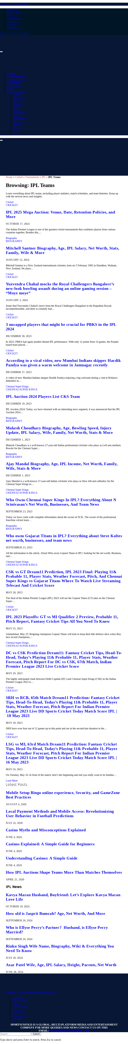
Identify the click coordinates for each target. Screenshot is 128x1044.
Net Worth (18, 121)
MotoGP (17, 100)
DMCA (11, 15)
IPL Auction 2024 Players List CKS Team (43, 396)
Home (11, 73)
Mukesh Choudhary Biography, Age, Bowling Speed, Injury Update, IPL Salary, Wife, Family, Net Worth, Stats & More (59, 430)
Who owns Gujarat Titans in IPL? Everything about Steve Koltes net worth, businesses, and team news (64, 538)
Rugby (16, 127)
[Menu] (1, 51)
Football (14, 85)
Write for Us (13, 21)
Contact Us (12, 24)
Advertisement (14, 18)
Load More (12, 780)
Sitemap (16, 1019)
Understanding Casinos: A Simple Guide (42, 858)
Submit (36, 1034)
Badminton (19, 112)
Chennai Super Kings (17, 386)
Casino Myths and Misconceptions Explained (46, 830)
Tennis (16, 109)
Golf (15, 133)
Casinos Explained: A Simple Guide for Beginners (50, 844)
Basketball (18, 97)
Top (9, 89)
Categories (16, 79)
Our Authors (13, 27)
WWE (16, 106)
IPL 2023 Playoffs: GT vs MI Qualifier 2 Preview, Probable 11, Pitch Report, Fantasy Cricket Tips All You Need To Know (62, 619)
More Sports (16, 91)
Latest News (16, 77)
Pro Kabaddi (20, 118)
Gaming (17, 94)
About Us (12, 9)
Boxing (17, 103)
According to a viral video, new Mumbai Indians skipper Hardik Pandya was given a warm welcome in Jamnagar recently (63, 362)
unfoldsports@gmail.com (69, 1030)
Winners (17, 124)
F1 (14, 130)
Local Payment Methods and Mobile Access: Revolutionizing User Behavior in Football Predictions (60, 813)
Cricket (13, 83)
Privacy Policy (14, 12)
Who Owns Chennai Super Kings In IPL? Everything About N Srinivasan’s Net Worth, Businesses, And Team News (61, 502)
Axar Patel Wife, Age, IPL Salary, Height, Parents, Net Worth (61, 965)
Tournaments (32, 177)
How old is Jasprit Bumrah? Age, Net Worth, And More (55, 913)
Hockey (17, 115)
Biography (11, 238)
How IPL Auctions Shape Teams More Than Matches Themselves (64, 872)
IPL (44, 177)
